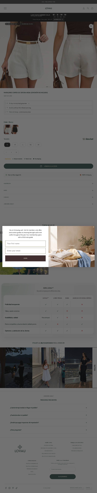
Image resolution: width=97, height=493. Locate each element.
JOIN (25, 258)
